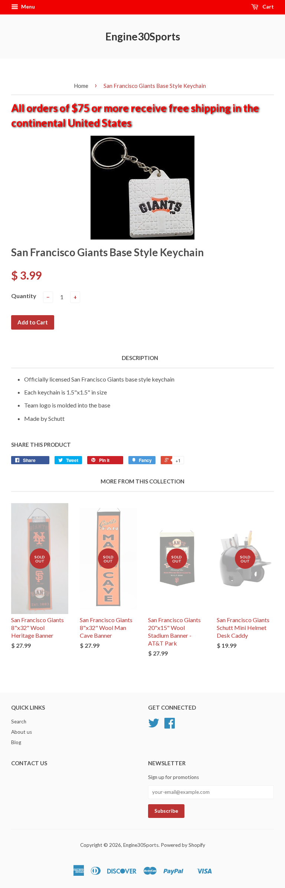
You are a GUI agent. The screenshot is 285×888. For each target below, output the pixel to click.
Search (18, 721)
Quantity (23, 295)
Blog (16, 742)
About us (21, 732)
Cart (267, 6)
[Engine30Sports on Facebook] (169, 726)
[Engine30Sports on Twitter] (153, 726)
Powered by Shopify (183, 845)
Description (140, 357)
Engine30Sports (142, 36)
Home (81, 85)
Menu (27, 6)
